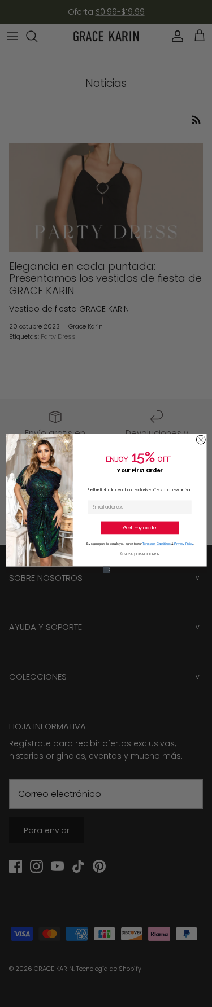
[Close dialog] (200, 439)
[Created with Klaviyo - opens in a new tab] (106, 570)
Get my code (139, 527)
